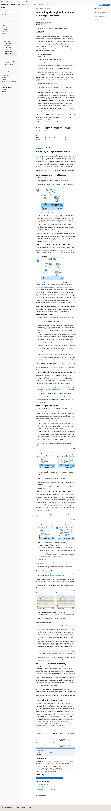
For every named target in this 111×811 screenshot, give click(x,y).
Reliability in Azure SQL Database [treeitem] (9, 62)
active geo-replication (65, 77)
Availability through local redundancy (101, 12)
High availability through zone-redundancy (100, 14)
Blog (67, 809)
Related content (97, 21)
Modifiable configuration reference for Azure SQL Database (51, 791)
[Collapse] (17, 8)
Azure (37, 8)
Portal (101, 4)
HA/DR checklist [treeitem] (8, 59)
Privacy (31, 809)
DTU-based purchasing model (56, 247)
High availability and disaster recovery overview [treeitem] (10, 48)
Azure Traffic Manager (69, 499)
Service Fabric (41, 786)
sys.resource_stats (40, 674)
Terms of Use (95, 809)
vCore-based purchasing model (50, 249)
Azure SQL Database (46, 22)
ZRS (50, 425)
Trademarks (101, 809)
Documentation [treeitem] (6, 23)
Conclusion (96, 17)
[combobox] (9, 10)
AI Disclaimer (54, 809)
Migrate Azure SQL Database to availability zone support (49, 693)
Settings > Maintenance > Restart (71, 738)
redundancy (47, 350)
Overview (96, 10)
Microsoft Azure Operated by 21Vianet (42, 809)
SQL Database (47, 8)
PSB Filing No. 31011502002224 (21, 809)
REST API (46, 697)
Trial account (106, 4)
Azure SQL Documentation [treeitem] (7, 14)
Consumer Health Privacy (85, 809)
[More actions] (74, 9)
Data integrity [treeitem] (7, 56)
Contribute (72, 809)
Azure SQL (41, 8)
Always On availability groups (56, 286)
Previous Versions (61, 809)
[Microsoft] (2, 1)
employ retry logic (53, 43)
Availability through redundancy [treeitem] (9, 54)
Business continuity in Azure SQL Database (47, 789)
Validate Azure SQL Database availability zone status (63, 697)
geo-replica (52, 632)
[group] (56, 654)
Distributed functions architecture (67, 317)
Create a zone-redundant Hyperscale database (54, 575)
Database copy (69, 631)
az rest (60, 736)
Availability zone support (55, 482)
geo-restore (43, 79)
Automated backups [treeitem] (9, 51)
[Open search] (108, 2)
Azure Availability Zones (50, 411)
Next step (96, 19)
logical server (50, 666)
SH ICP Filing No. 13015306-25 (7, 809)
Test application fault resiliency (100, 16)
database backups (60, 166)
